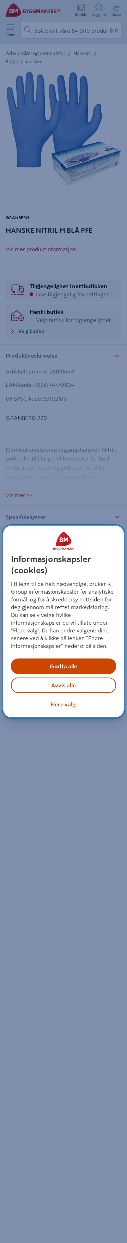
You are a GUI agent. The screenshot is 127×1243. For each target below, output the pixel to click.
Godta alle (63, 666)
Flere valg (62, 704)
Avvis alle (63, 685)
